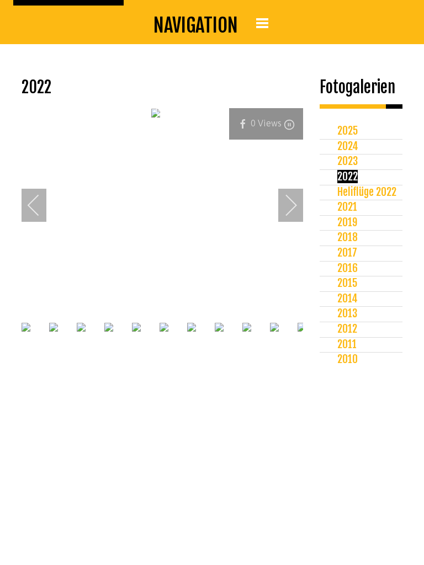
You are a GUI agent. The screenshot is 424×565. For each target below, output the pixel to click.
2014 (347, 298)
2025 (347, 130)
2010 (347, 359)
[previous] (41, 205)
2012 (347, 328)
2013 (347, 313)
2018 (347, 237)
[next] (283, 205)
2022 (347, 176)
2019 (347, 222)
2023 (347, 161)
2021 (347, 207)
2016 (347, 268)
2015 (347, 283)
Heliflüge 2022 (366, 192)
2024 (347, 146)
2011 (347, 344)
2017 (347, 252)
